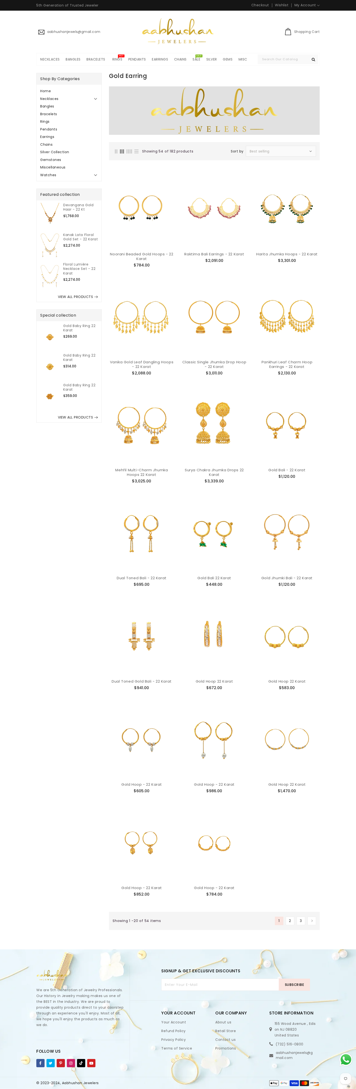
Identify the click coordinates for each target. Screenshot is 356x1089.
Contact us (225, 1039)
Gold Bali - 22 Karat (286, 470)
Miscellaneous (53, 167)
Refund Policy (173, 1030)
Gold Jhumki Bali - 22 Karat (287, 578)
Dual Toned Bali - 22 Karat (142, 578)
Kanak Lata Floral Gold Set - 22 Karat (80, 237)
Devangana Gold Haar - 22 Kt (78, 207)
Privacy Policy (173, 1039)
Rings (45, 121)
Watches (48, 175)
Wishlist (281, 5)
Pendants (48, 129)
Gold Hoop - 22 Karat (141, 784)
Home (45, 91)
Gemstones (50, 159)
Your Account (173, 1022)
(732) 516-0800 (289, 1044)
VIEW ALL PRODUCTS (75, 296)
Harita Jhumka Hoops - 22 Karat (287, 254)
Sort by (237, 151)
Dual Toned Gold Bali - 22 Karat (142, 681)
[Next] (312, 921)
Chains (46, 144)
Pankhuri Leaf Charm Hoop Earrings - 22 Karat (287, 364)
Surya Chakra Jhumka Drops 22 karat (214, 472)
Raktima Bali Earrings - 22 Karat (214, 254)
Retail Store (225, 1030)
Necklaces (49, 98)
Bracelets (48, 114)
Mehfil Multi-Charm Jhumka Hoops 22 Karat (141, 472)
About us (223, 1022)
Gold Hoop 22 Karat (214, 681)
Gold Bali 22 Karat (214, 578)
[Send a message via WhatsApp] (346, 1059)
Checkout (260, 5)
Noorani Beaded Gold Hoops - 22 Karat (141, 256)
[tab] (69, 91)
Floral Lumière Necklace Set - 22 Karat (79, 268)
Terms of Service (176, 1048)
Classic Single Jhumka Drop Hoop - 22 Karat (214, 364)
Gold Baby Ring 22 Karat (79, 328)
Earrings (47, 136)
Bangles (47, 106)
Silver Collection (54, 152)
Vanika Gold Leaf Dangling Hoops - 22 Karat (142, 364)
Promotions (225, 1048)
